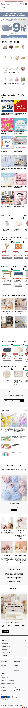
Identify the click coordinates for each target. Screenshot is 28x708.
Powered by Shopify (18, 705)
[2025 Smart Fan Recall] (6, 455)
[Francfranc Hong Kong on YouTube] (19, 690)
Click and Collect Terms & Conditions (7, 680)
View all (25, 215)
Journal (2, 667)
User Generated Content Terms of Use (7, 678)
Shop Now (14, 510)
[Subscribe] (22, 400)
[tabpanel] (14, 26)
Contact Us (16, 665)
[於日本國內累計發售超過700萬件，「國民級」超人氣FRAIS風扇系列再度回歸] (14, 420)
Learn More (6, 631)
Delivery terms (16, 667)
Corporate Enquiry (17, 670)
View (7, 313)
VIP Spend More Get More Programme (7, 683)
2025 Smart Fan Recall (16, 452)
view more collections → (23, 208)
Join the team (3, 665)
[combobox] (14, 7)
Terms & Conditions (4, 677)
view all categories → (21, 88)
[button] (25, 707)
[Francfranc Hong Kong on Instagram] (14, 690)
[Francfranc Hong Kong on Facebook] (17, 690)
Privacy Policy (3, 675)
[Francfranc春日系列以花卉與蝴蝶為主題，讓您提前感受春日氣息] (6, 438)
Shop (20, 538)
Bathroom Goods (17, 62)
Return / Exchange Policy (18, 668)
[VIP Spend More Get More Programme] (6, 446)
